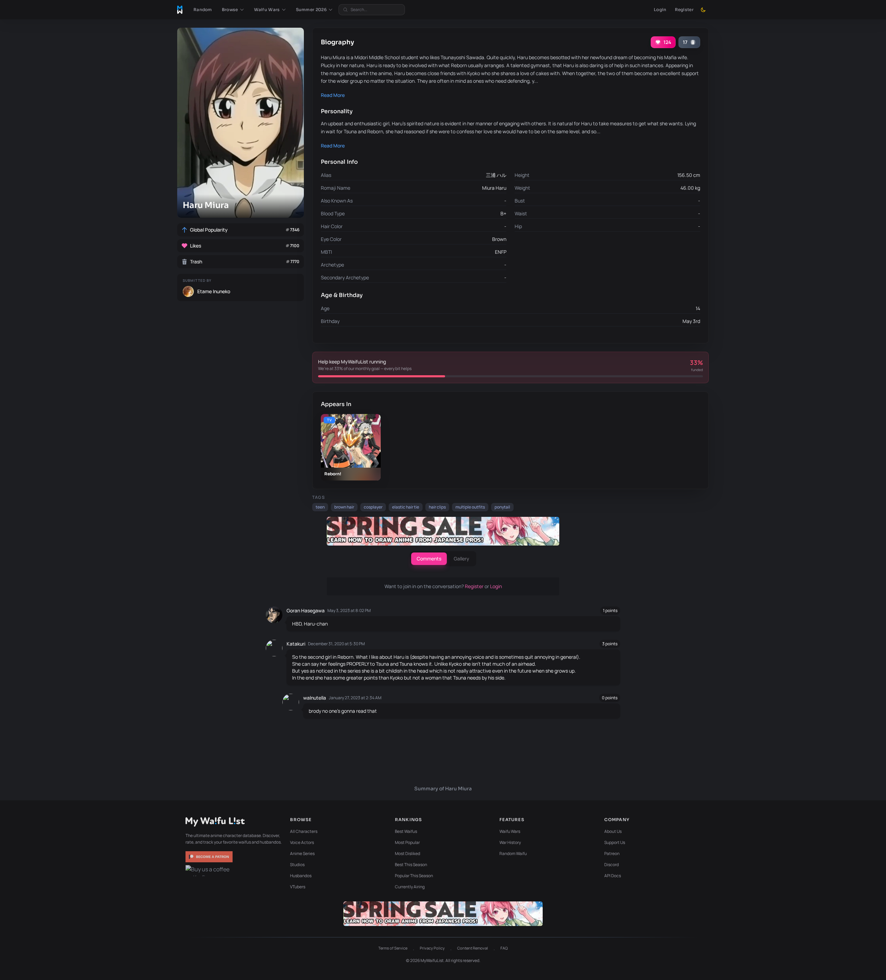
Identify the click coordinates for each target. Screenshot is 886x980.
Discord (611, 864)
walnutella (314, 697)
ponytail (502, 507)
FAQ (504, 948)
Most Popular (407, 842)
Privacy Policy (432, 948)
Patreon (612, 853)
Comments (429, 558)
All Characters (303, 831)
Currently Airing (410, 887)
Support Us (614, 842)
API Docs (612, 876)
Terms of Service (392, 948)
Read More (333, 95)
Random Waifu (513, 853)
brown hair (344, 507)
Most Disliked (407, 853)
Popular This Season (414, 876)
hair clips (437, 507)
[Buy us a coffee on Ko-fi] (210, 870)
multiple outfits (470, 507)
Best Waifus (406, 831)
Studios (297, 864)
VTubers (297, 887)
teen (320, 507)
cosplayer (373, 507)
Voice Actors (302, 842)
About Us (613, 831)
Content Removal (472, 948)
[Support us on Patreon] (210, 856)
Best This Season (411, 864)
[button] (233, 10)
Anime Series (302, 853)
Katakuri (296, 643)
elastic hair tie (405, 507)
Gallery (461, 558)
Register (684, 9)
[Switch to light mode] (703, 10)
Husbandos (300, 876)
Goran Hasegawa (306, 610)
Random (202, 9)
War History (510, 842)
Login (660, 9)
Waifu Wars (509, 831)
